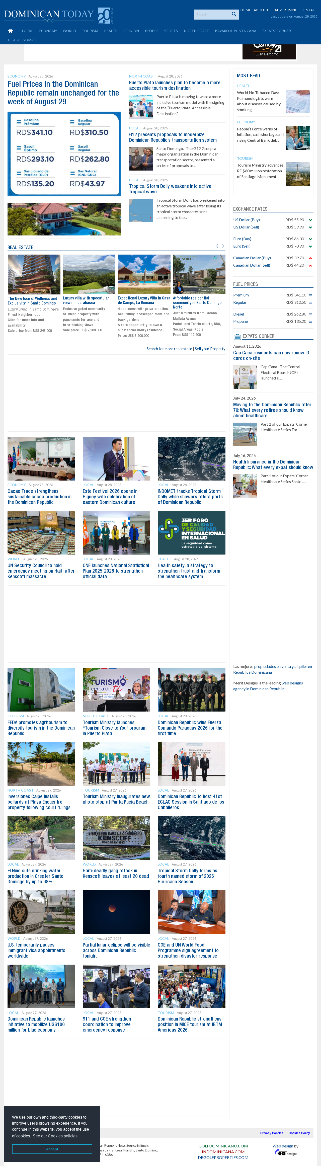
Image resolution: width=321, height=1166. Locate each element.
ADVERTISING (286, 10)
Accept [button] (52, 1149)
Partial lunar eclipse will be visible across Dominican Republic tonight (116, 951)
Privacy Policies (271, 1133)
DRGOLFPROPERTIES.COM (223, 1157)
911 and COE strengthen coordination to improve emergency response (107, 1025)
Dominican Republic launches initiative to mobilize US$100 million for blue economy (36, 1025)
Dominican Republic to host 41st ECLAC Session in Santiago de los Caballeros (191, 802)
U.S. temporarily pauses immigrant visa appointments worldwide (36, 951)
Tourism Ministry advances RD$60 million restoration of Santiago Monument (260, 171)
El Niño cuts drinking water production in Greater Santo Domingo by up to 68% (35, 876)
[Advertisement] (116, 48)
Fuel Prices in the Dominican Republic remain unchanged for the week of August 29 (63, 93)
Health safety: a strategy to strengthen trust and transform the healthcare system (189, 571)
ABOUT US (263, 10)
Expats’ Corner (276, 30)
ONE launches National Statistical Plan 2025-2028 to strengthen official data (116, 571)
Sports (171, 30)
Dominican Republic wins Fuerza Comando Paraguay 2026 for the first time (190, 728)
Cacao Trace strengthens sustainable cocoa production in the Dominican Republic (39, 497)
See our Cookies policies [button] (55, 1136)
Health (111, 30)
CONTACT (308, 10)
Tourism (90, 30)
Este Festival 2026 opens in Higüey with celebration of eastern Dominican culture (110, 497)
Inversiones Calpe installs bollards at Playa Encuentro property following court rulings (39, 802)
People (151, 30)
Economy (48, 30)
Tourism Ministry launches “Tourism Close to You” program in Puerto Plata (114, 728)
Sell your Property (210, 348)
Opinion (131, 30)
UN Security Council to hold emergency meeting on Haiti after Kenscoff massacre (41, 571)
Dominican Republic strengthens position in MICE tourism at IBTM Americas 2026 (190, 1025)
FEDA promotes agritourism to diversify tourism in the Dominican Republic (41, 728)
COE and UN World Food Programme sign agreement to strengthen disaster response (188, 951)
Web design (283, 1145)
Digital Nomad (22, 39)
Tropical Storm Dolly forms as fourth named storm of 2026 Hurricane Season (187, 876)
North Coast (196, 30)
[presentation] (217, 245)
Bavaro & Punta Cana (235, 30)
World (69, 30)
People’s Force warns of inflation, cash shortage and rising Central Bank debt (260, 134)
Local (27, 30)
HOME (245, 10)
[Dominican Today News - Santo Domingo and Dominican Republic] (58, 15)
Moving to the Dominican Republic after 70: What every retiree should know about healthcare (272, 410)
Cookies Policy (299, 1133)
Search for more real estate (169, 348)
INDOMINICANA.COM (223, 1151)
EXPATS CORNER (258, 336)
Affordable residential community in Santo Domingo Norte (197, 303)
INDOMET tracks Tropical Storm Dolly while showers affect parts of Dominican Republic (190, 497)
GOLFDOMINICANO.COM (223, 1145)
